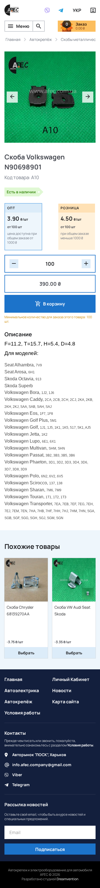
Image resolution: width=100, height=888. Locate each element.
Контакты (15, 733)
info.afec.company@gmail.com (41, 764)
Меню (22, 26)
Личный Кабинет (70, 679)
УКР (77, 10)
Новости (61, 690)
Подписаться (50, 849)
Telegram (21, 784)
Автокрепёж (18, 702)
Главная (13, 679)
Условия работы (22, 713)
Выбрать (26, 652)
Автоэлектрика (21, 690)
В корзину (54, 304)
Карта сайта (65, 702)
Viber (17, 774)
